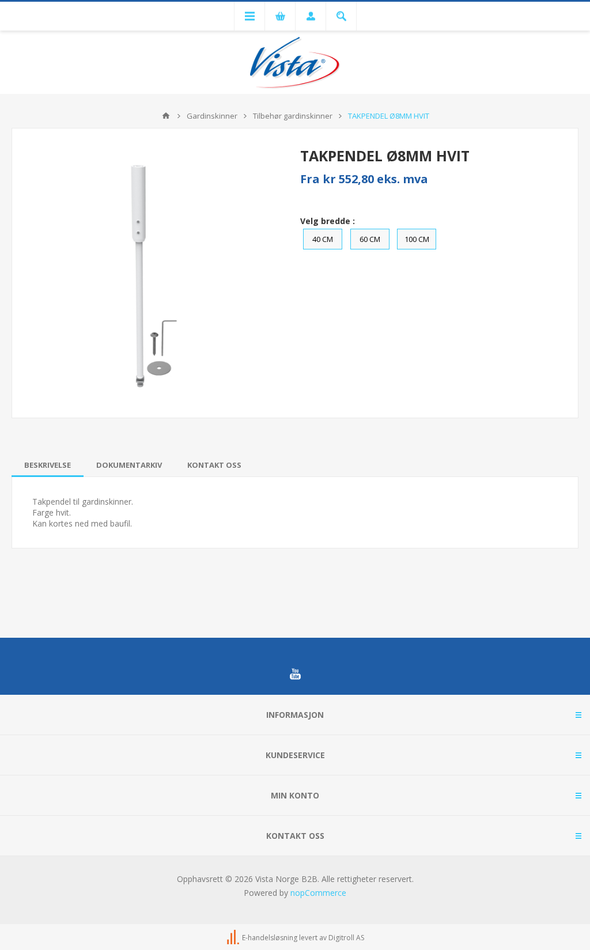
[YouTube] (295, 674)
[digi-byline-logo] (234, 938)
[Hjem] (166, 116)
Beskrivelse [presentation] (47, 465)
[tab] (48, 465)
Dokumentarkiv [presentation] (129, 465)
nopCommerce (318, 892)
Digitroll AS (346, 938)
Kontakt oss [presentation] (214, 465)
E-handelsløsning (269, 938)
